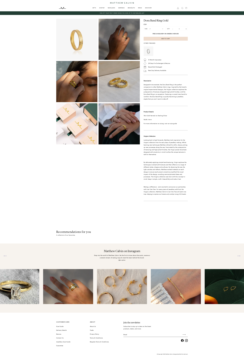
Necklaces (111, 7)
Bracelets (131, 7)
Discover (148, 7)
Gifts (94, 7)
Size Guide (59, 326)
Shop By (102, 7)
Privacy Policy (94, 334)
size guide (173, 123)
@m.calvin (122, 260)
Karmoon (186, 354)
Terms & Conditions (96, 338)
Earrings (121, 7)
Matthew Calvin (169, 354)
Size (146, 28)
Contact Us (60, 338)
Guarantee (59, 345)
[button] (58, 13)
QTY (168, 28)
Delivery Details (61, 330)
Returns (58, 334)
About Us (93, 326)
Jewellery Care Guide (63, 342)
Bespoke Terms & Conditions (99, 342)
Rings (140, 7)
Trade (92, 330)
